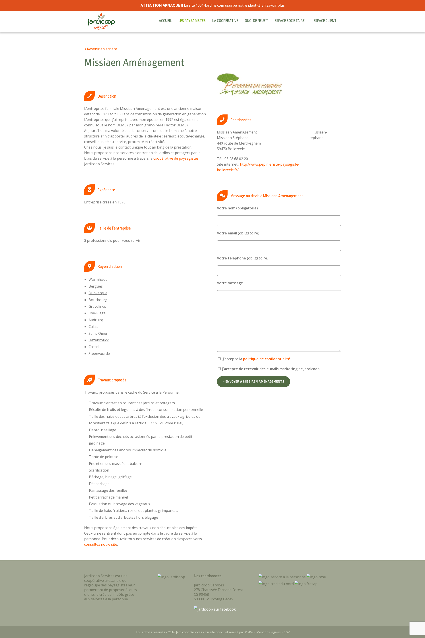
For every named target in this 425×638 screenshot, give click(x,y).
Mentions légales (268, 632)
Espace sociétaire (289, 21)
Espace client (324, 21)
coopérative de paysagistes (176, 158)
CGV (287, 632)
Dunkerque (98, 292)
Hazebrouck (99, 340)
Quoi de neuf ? (256, 21)
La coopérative (225, 21)
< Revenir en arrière (100, 48)
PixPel (249, 632)
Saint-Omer (98, 333)
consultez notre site (100, 544)
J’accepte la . (256, 358)
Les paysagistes (192, 21)
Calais (93, 326)
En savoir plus (273, 5)
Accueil (165, 21)
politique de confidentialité (266, 358)
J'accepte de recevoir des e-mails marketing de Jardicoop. (271, 368)
